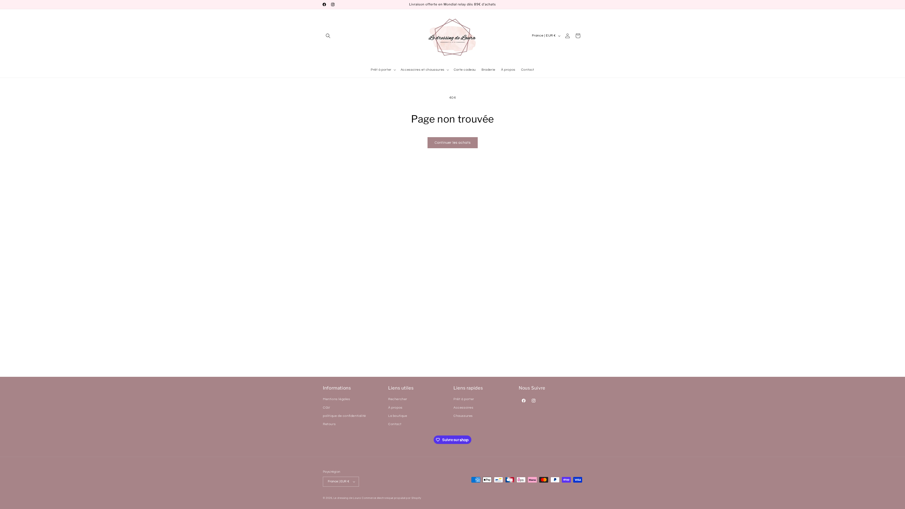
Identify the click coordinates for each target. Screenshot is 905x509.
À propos (395, 407)
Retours (329, 424)
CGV (326, 407)
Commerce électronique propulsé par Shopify (391, 498)
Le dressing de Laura (347, 498)
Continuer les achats (453, 142)
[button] (328, 36)
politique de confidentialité (344, 416)
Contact (394, 424)
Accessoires (463, 407)
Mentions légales (336, 399)
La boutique (397, 416)
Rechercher (397, 399)
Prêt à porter (463, 399)
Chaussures (463, 416)
